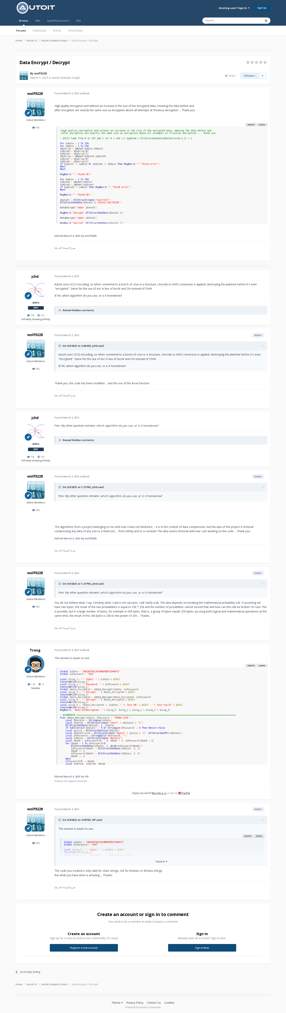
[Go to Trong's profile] (36, 664)
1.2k (32, 684)
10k (32, 315)
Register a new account (84, 947)
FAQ (78, 20)
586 (37, 127)
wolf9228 (40, 73)
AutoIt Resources (57, 20)
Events (57, 30)
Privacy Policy (134, 1002)
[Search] (266, 20)
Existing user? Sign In (233, 8)
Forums (21, 30)
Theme (116, 1002)
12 (42, 684)
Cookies (169, 1002)
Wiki (37, 20)
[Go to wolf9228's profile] (23, 75)
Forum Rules (75, 30)
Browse (23, 20)
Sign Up (261, 8)
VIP (94, 820)
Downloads (39, 30)
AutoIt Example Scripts (66, 77)
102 (42, 315)
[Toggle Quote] (60, 345)
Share (231, 75)
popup (262, 124)
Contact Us (154, 1002)
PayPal (184, 793)
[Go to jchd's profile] (36, 290)
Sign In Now (202, 947)
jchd (35, 276)
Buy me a (159, 793)
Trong (35, 650)
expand (250, 124)
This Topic (251, 20)
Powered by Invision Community (143, 1007)
